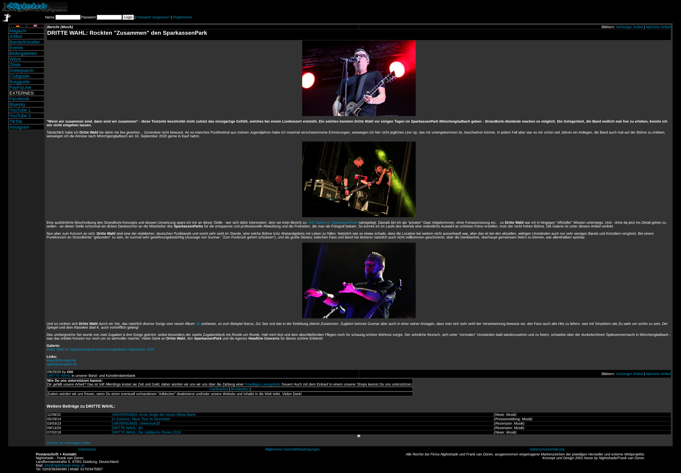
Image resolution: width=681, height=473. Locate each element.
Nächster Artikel (658, 27)
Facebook (19, 98)
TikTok (15, 121)
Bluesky (17, 104)
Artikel (15, 36)
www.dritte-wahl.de (61, 360)
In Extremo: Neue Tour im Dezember (141, 419)
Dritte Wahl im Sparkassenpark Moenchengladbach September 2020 (100, 349)
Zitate (15, 64)
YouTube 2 (20, 115)
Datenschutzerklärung (547, 449)
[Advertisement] (637, 7)
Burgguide (19, 81)
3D (198, 324)
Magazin (17, 30)
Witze (15, 59)
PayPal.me (20, 87)
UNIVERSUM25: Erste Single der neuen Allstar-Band (153, 414)
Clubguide (19, 76)
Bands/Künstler (24, 42)
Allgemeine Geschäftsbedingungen (292, 449)
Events (16, 47)
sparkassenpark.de (62, 364)
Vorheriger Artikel (629, 27)
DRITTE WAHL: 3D (127, 428)
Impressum (87, 449)
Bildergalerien (23, 53)
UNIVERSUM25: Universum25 (136, 423)
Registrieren (182, 17)
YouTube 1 (20, 110)
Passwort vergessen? (153, 17)
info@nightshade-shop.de (64, 465)
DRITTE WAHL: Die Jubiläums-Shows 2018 (146, 432)
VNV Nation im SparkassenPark (333, 222)
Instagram (19, 127)
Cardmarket (218, 389)
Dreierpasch (21, 70)
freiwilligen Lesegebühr (263, 384)
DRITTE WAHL (59, 376)
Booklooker (240, 389)
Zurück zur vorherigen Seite (68, 443)
